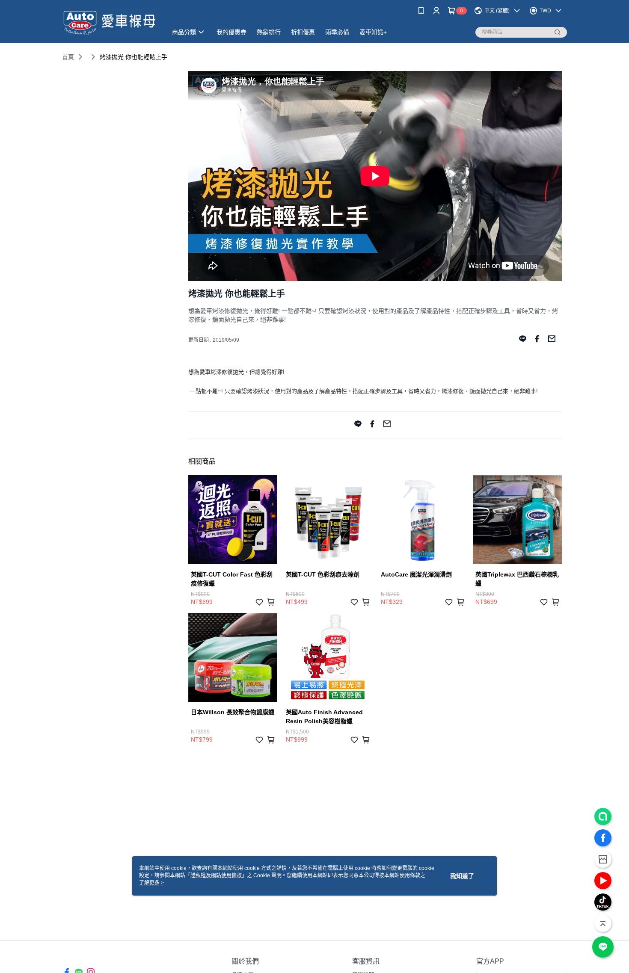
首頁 (68, 56)
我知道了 (462, 875)
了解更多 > (151, 883)
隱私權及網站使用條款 (216, 875)
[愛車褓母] (109, 22)
